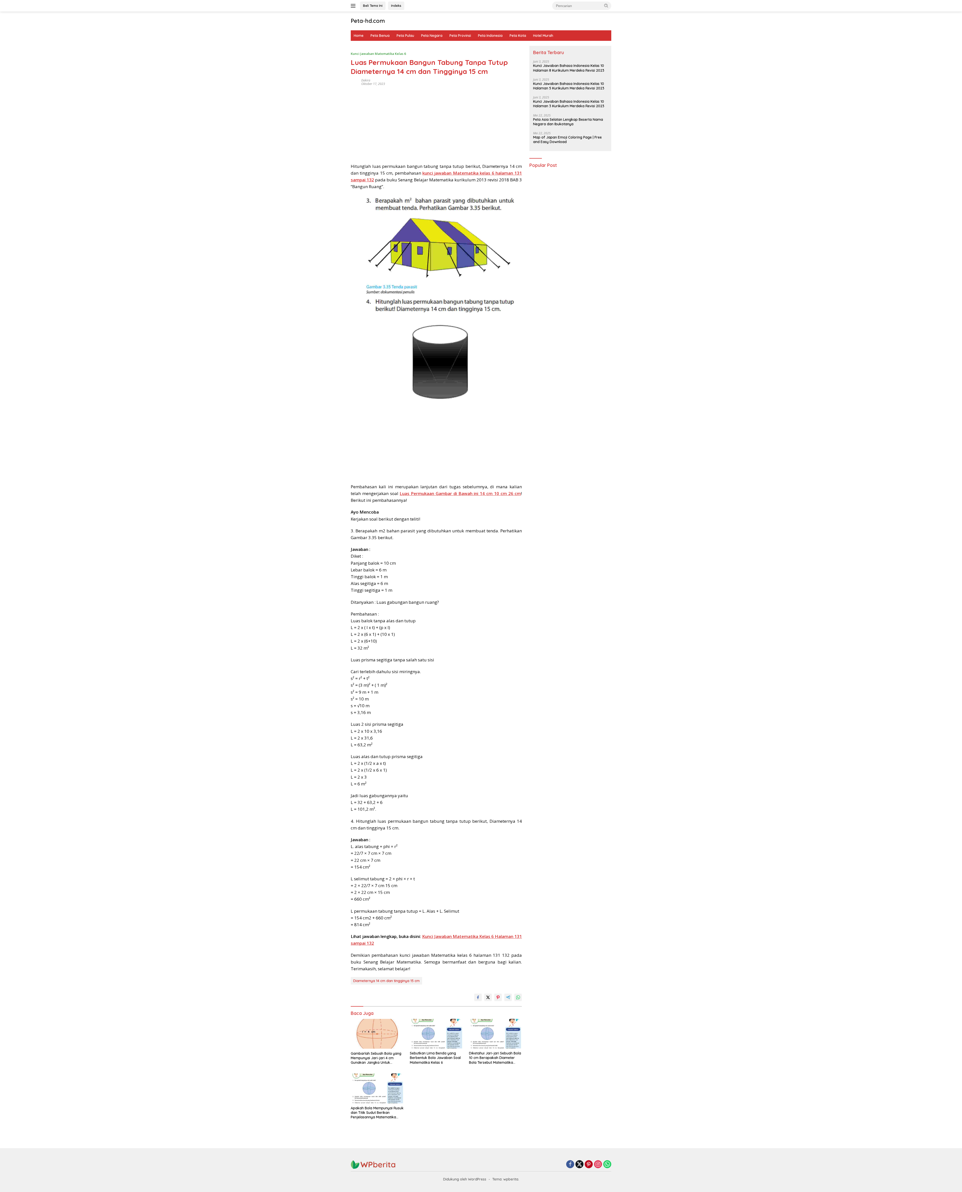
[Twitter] (579, 1164)
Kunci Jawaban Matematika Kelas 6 (378, 53)
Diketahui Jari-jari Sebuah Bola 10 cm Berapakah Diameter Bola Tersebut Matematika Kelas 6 (495, 1058)
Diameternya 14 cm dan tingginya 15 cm (386, 981)
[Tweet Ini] (488, 997)
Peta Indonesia (490, 35)
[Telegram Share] (508, 997)
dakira (365, 80)
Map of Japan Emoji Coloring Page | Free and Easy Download (567, 139)
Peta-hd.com (368, 20)
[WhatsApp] (607, 1164)
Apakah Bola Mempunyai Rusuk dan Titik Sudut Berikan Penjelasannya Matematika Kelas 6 (377, 1113)
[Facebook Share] (478, 997)
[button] (606, 6)
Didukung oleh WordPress (464, 1179)
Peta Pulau (405, 35)
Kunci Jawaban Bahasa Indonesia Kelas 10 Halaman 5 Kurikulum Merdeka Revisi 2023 (568, 85)
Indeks (396, 6)
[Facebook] (570, 1164)
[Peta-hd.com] (373, 1164)
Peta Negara (431, 35)
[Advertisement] (436, 123)
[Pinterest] (589, 1164)
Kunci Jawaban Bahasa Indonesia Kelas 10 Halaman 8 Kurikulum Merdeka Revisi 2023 (568, 68)
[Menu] (354, 6)
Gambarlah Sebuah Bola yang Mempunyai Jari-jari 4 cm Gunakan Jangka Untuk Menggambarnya (376, 1058)
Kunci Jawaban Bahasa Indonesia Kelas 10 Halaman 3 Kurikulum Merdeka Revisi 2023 (568, 103)
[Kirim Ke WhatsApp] (518, 997)
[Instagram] (598, 1164)
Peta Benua (380, 35)
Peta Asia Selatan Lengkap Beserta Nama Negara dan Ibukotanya (568, 121)
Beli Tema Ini (373, 6)
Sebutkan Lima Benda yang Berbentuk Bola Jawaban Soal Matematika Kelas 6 (435, 1057)
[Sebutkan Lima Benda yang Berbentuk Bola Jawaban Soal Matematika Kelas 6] (436, 1034)
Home (359, 35)
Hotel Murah (543, 35)
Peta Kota (518, 35)
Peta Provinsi (460, 35)
